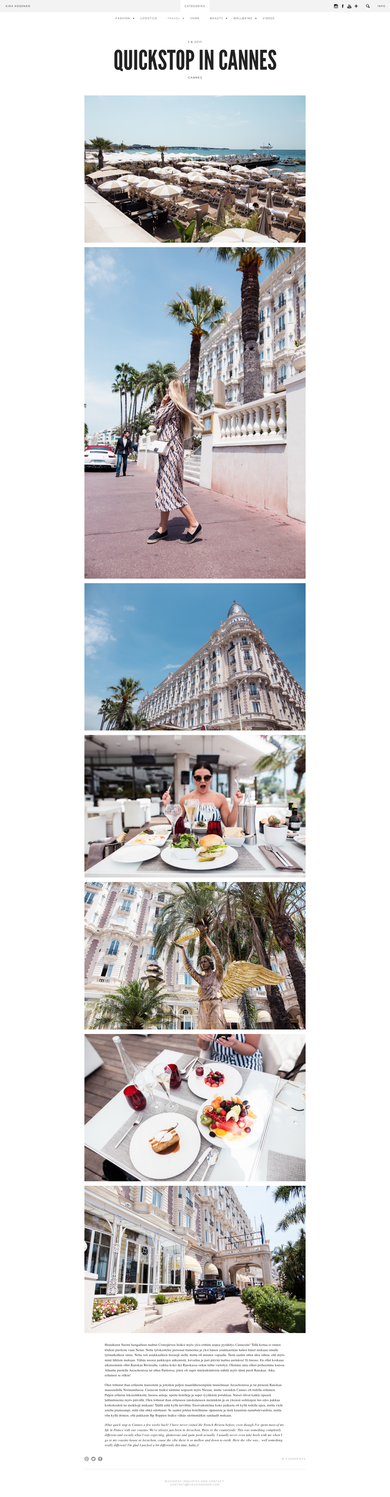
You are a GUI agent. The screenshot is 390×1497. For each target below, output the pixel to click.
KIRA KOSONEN (18, 6)
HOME (195, 18)
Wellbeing (243, 18)
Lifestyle (148, 18)
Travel (173, 18)
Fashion (123, 18)
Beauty (216, 18)
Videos (269, 18)
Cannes (195, 77)
